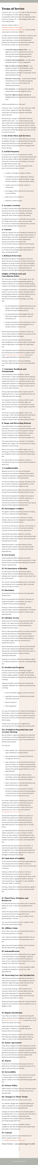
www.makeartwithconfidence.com (13, 29)
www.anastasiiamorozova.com (12, 27)
